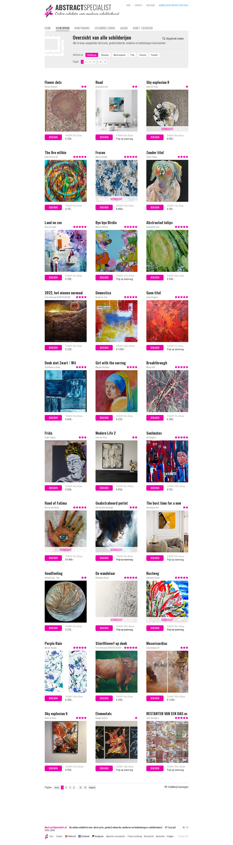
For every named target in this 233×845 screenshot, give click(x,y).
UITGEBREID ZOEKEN (105, 28)
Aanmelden (160, 836)
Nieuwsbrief (149, 836)
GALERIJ (124, 28)
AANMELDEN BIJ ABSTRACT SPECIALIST (173, 5)
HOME (48, 28)
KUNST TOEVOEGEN (143, 28)
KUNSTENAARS (82, 28)
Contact (59, 836)
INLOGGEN (151, 5)
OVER (128, 5)
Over (51, 836)
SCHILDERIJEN (62, 28)
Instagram (99, 836)
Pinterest (72, 836)
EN (187, 827)
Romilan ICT (183, 836)
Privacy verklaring (135, 836)
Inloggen (170, 836)
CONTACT (138, 5)
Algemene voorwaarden (115, 836)
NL (184, 827)
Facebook (85, 836)
